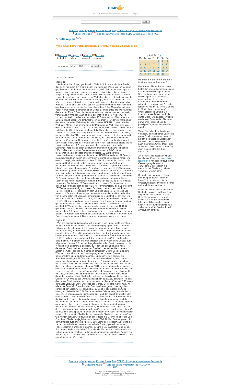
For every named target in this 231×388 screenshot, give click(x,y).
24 (167, 71)
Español (100, 55)
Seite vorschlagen (141, 30)
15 (158, 67)
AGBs (157, 34)
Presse (108, 30)
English (75, 55)
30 (162, 74)
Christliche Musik (83, 34)
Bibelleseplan (103, 34)
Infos (81, 30)
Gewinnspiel (156, 30)
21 (154, 71)
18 (141, 71)
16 (162, 67)
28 (154, 74)
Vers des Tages (117, 34)
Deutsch (63, 55)
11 (141, 67)
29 (158, 74)
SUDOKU (130, 34)
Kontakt (100, 30)
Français (87, 55)
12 (145, 67)
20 (149, 71)
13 (149, 67)
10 (167, 64)
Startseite (73, 30)
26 (145, 74)
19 (145, 71)
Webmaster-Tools (144, 34)
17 (167, 67)
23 (162, 71)
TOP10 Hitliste (124, 30)
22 (158, 71)
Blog (114, 30)
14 (154, 67)
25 (141, 74)
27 (149, 74)
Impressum (90, 30)
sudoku (126, 375)
